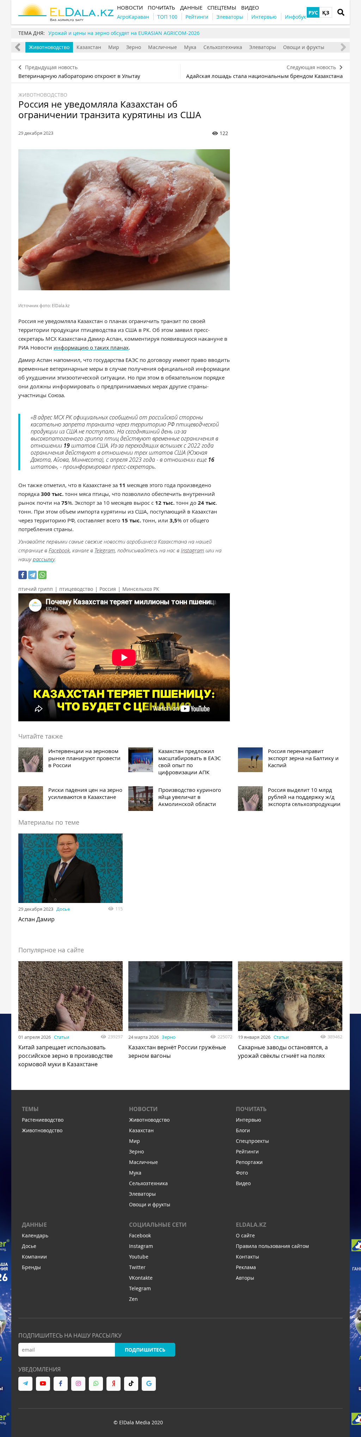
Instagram (192, 550)
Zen (133, 1299)
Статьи (61, 1037)
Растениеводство (42, 1119)
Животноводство (49, 47)
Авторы (245, 1277)
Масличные (162, 47)
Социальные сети (157, 1225)
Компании (34, 1256)
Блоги (243, 1130)
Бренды (31, 1267)
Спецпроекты (252, 1141)
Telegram (104, 550)
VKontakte (141, 1277)
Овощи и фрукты (303, 47)
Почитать (251, 1109)
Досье (63, 909)
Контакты (247, 1256)
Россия (107, 589)
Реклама (246, 1267)
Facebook (59, 550)
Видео (243, 1183)
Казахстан (89, 47)
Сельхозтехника (222, 47)
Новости (143, 1109)
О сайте (245, 1235)
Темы (30, 1109)
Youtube (138, 1256)
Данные (34, 1225)
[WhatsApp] (42, 575)
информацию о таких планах (91, 347)
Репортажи (249, 1162)
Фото (242, 1172)
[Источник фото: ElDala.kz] (124, 219)
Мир (113, 47)
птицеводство (76, 589)
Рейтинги (247, 1151)
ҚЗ (325, 12)
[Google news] (149, 1384)
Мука (190, 47)
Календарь (35, 1235)
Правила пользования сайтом (272, 1246)
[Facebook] (22, 575)
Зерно (133, 47)
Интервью (248, 1119)
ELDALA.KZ (251, 1225)
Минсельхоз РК (140, 589)
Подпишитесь (145, 1349)
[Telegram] (32, 575)
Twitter (137, 1267)
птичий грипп (35, 589)
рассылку (44, 559)
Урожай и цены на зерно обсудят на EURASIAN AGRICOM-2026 (124, 33)
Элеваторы (262, 47)
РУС (313, 12)
